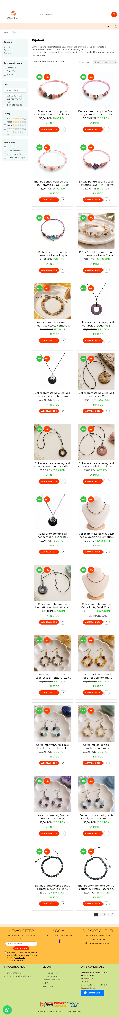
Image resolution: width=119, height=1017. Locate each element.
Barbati (10, 74)
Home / (7, 33)
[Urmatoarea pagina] (113, 914)
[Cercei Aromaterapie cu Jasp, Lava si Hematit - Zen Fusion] (52, 653)
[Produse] (4, 27)
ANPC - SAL (48, 986)
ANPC (45, 983)
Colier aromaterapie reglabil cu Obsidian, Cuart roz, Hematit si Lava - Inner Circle (96, 324)
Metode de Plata (50, 973)
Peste (9, 118)
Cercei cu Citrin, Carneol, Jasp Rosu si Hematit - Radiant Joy (96, 676)
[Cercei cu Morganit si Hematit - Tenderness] (96, 723)
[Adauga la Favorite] (62, 129)
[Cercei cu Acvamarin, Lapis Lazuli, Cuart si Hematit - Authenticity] (96, 794)
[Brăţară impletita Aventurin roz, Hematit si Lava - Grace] (96, 231)
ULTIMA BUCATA (14, 157)
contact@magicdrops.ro (99, 943)
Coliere (7, 53)
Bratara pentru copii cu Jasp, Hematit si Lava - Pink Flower (96, 183)
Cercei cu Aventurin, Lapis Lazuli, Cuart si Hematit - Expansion (52, 746)
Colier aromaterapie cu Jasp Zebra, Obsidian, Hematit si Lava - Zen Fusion (96, 535)
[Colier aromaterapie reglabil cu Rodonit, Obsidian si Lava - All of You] (96, 442)
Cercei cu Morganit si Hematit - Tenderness (96, 746)
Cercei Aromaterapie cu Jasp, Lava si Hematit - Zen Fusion (52, 676)
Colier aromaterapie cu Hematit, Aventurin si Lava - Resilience (52, 606)
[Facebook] (59, 941)
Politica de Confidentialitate (17, 976)
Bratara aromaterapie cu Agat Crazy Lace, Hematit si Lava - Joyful (52, 324)
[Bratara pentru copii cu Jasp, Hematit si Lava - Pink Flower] (96, 160)
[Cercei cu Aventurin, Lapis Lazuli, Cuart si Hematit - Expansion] (52, 723)
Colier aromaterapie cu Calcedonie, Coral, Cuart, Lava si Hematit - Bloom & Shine (96, 606)
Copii (9, 71)
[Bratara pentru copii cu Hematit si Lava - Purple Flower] (52, 231)
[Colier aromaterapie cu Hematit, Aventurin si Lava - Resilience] (52, 583)
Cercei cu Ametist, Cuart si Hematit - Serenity (52, 817)
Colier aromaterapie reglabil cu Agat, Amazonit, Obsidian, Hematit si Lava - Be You (52, 465)
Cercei (7, 47)
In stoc (10, 147)
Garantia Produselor (52, 979)
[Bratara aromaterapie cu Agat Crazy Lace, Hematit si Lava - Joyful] (52, 301)
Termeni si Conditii (12, 973)
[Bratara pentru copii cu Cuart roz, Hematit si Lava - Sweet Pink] (52, 160)
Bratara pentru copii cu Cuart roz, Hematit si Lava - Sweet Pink (52, 183)
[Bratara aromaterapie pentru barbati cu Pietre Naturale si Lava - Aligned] (96, 864)
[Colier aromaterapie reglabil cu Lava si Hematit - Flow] (52, 371)
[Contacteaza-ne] (108, 26)
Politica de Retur (50, 976)
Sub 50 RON (12, 96)
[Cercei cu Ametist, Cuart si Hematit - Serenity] (52, 794)
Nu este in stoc (13, 151)
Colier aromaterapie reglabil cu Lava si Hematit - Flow (52, 394)
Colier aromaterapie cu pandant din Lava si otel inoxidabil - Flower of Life (52, 535)
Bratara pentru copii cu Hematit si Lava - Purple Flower (52, 254)
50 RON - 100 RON (15, 99)
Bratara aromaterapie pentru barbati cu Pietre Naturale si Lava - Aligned (96, 887)
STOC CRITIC (13, 154)
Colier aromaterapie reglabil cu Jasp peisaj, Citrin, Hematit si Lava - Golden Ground (96, 394)
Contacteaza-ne (94, 993)
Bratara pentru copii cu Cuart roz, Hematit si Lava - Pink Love (96, 113)
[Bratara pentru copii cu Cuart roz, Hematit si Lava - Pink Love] (96, 90)
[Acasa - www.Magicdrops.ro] (16, 14)
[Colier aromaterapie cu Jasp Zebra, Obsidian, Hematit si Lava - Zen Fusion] (96, 512)
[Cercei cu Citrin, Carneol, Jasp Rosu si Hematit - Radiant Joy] (96, 653)
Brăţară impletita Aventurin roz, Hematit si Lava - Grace (96, 254)
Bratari (7, 50)
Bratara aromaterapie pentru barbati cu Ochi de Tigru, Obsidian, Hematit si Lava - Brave (52, 887)
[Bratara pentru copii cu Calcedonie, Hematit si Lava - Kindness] (52, 90)
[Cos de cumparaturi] (116, 26)
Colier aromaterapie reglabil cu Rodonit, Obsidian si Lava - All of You (96, 465)
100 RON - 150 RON (15, 105)
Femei (10, 68)
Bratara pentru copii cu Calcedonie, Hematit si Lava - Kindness (52, 113)
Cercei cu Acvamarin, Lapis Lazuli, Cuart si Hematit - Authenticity (96, 817)
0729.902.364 (99, 939)
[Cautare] (114, 14)
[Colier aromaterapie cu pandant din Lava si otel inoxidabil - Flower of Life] (52, 512)
